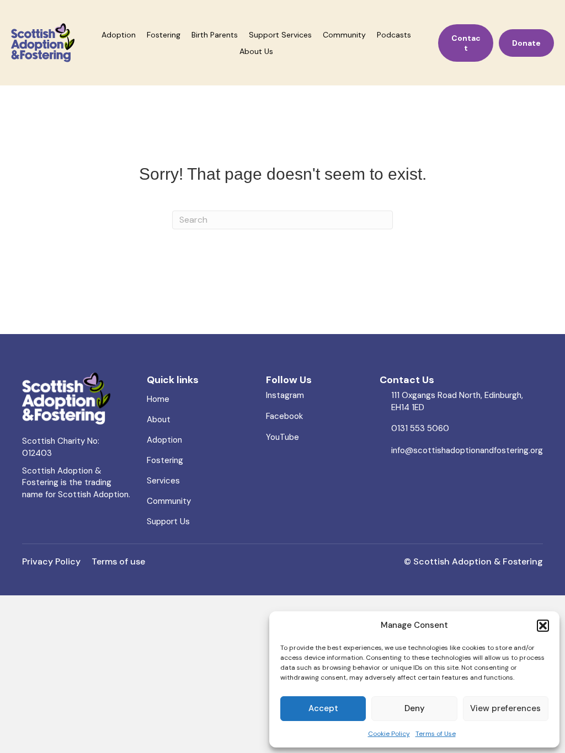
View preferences (505, 708)
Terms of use (118, 561)
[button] (542, 625)
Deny (414, 708)
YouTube (282, 437)
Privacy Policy (53, 561)
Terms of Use (435, 733)
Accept (323, 708)
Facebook (284, 416)
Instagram (285, 395)
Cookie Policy (389, 733)
